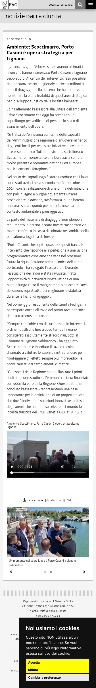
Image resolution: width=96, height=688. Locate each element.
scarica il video (35, 500)
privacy (12, 634)
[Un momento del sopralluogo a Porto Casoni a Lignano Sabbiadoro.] (48, 532)
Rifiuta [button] (33, 670)
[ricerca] (80, 4)
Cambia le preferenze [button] (44, 677)
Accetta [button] (34, 662)
